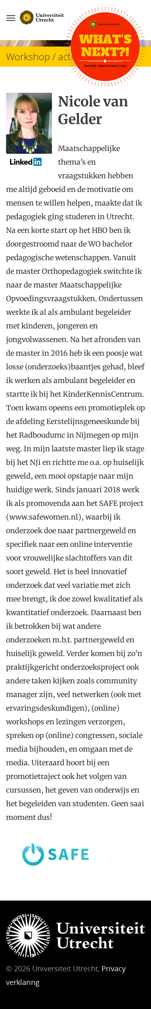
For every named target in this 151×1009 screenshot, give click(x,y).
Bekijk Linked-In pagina (31, 164)
